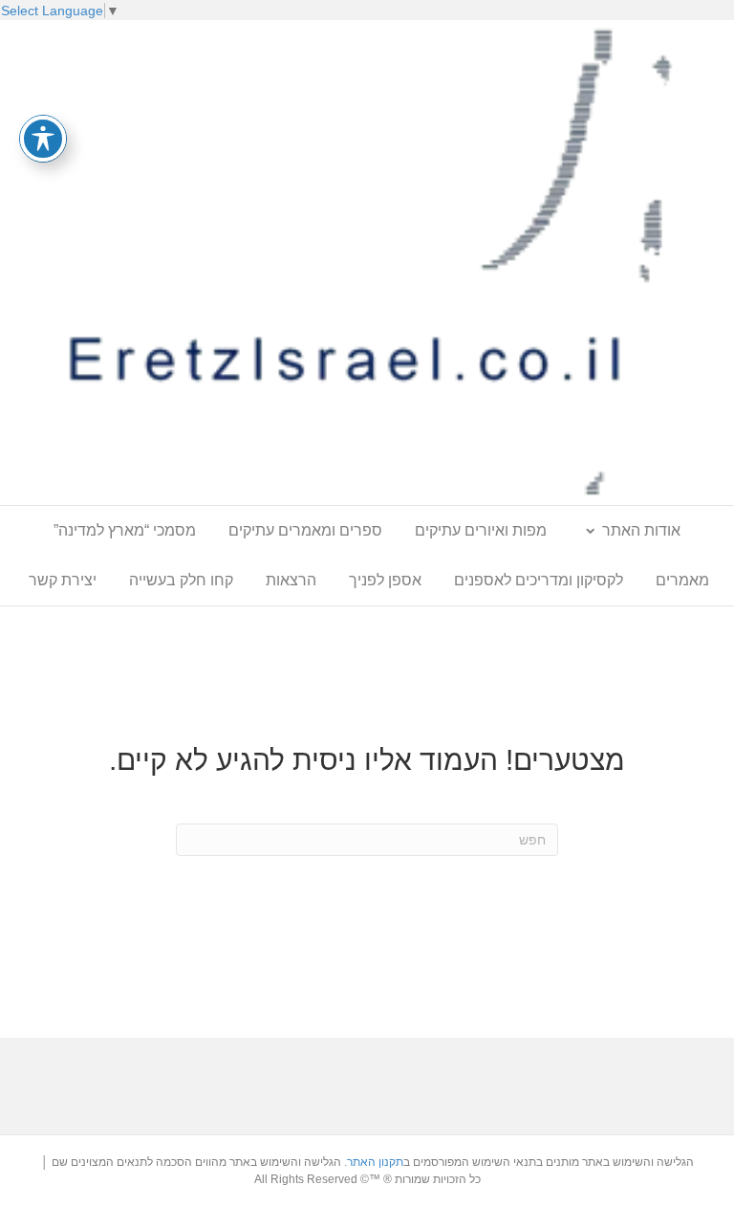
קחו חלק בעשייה (181, 580)
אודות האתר (641, 530)
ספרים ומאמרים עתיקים (305, 530)
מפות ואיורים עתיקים (481, 530)
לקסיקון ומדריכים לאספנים (538, 580)
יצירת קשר (63, 580)
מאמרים (682, 580)
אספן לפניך (385, 580)
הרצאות (291, 580)
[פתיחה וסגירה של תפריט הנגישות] (43, 139)
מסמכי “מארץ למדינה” (125, 530)
